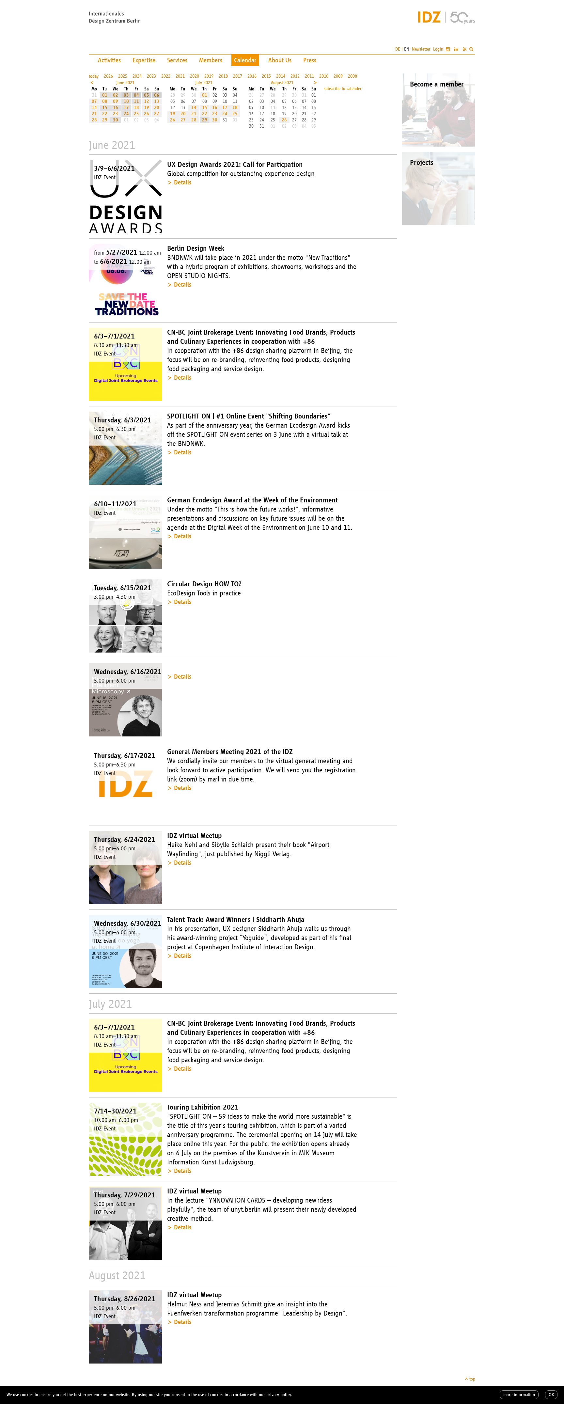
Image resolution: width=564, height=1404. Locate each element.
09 (115, 101)
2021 (180, 76)
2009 (338, 76)
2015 (266, 76)
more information (519, 1394)
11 (136, 101)
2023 (151, 76)
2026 (108, 76)
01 (104, 95)
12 (146, 101)
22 (104, 113)
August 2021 (282, 82)
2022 (165, 76)
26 (146, 113)
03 (126, 95)
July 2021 (203, 82)
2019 (208, 76)
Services (177, 60)
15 (104, 107)
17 (126, 107)
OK (551, 1394)
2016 (252, 76)
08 (104, 101)
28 (94, 120)
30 (115, 120)
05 (146, 95)
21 (94, 113)
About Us (279, 60)
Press (309, 60)
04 (136, 95)
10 (126, 101)
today (94, 76)
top (472, 1379)
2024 (137, 76)
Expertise (144, 60)
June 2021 (125, 82)
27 (156, 113)
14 (94, 107)
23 (115, 113)
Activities (109, 60)
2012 (295, 76)
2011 (309, 76)
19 (146, 107)
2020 (194, 76)
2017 (237, 76)
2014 (280, 76)
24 (126, 113)
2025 (122, 76)
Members (210, 60)
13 (156, 101)
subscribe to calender (343, 88)
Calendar (245, 60)
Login (438, 49)
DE (397, 49)
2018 (223, 76)
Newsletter (421, 49)
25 (136, 113)
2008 (352, 76)
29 (104, 120)
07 (94, 101)
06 (156, 95)
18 (136, 107)
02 (115, 95)
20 (156, 107)
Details (182, 182)
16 (115, 107)
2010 (323, 76)
